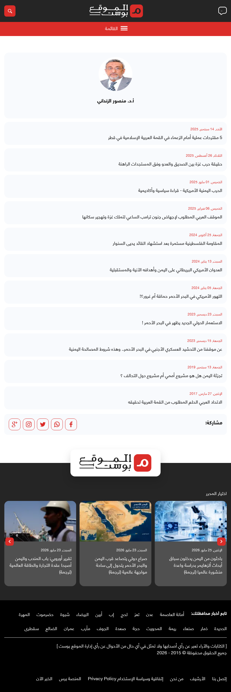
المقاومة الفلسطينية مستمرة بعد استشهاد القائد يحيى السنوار (167, 242)
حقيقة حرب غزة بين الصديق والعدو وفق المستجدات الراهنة (170, 163)
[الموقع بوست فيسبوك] (224, 664)
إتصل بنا (219, 678)
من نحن (176, 678)
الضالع (51, 628)
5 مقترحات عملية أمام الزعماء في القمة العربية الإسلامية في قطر (165, 137)
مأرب (85, 628)
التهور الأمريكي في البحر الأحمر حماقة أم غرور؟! (181, 295)
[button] (221, 542)
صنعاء (188, 628)
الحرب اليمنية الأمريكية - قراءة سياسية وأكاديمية (180, 190)
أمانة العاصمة (172, 614)
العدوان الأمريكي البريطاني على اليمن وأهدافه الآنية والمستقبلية (166, 269)
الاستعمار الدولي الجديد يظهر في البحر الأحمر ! (182, 322)
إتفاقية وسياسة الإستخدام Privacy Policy (125, 678)
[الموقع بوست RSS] (201, 664)
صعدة (120, 628)
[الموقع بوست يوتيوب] (213, 664)
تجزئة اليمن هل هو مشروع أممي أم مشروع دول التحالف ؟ (171, 375)
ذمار (204, 628)
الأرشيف (197, 678)
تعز (136, 614)
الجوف (103, 628)
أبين (98, 614)
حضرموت (45, 614)
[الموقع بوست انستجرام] (207, 664)
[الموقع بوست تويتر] (218, 664)
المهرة (24, 614)
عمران (69, 628)
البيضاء (82, 614)
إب (111, 614)
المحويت (154, 628)
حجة (136, 628)
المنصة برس (70, 678)
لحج (124, 614)
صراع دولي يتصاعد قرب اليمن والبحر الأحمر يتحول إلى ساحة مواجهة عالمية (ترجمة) (121, 565)
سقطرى (32, 628)
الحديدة (220, 628)
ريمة (172, 628)
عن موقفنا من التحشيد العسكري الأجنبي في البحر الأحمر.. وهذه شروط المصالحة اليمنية (145, 348)
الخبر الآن (44, 678)
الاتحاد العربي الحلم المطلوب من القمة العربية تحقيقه (175, 401)
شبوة (65, 614)
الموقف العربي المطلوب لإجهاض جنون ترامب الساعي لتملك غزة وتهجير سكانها (152, 216)
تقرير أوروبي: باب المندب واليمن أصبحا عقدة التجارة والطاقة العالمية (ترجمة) (41, 565)
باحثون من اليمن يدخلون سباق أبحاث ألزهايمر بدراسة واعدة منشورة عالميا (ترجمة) (195, 565)
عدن (149, 614)
